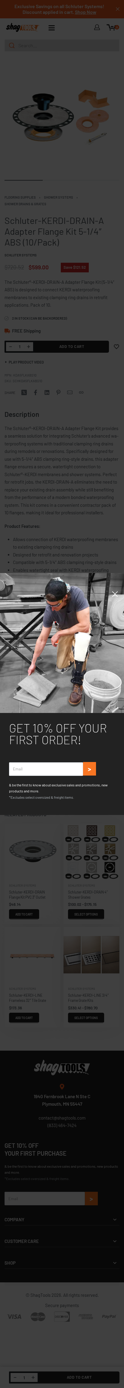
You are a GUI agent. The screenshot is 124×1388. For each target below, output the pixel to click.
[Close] (115, 594)
